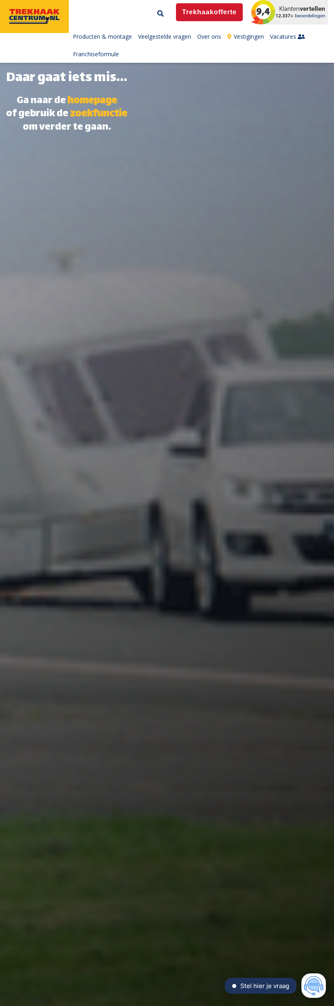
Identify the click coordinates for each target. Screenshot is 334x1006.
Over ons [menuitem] (209, 36)
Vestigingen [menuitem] (249, 36)
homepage (92, 101)
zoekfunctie (98, 114)
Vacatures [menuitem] (284, 36)
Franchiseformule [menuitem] (96, 54)
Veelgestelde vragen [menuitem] (164, 36)
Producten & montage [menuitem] (102, 36)
